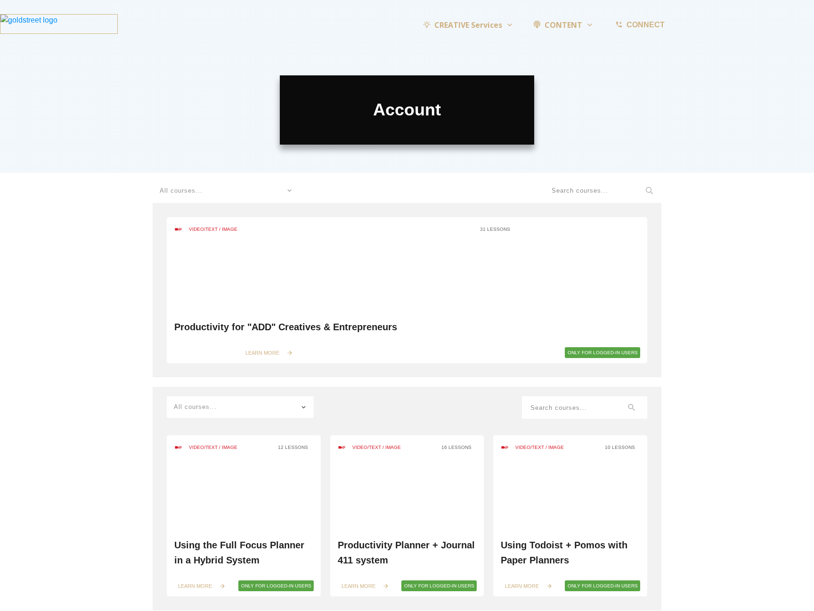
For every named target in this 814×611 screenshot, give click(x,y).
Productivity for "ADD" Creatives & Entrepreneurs (285, 327)
